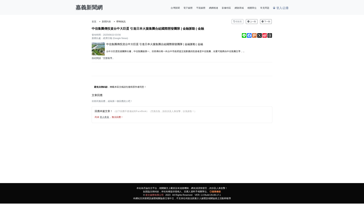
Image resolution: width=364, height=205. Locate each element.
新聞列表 (106, 21)
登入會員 (104, 117)
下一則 (267, 21)
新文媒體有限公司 (154, 195)
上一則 (252, 21)
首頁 (94, 21)
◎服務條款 (215, 191)
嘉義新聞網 (89, 7)
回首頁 (238, 21)
